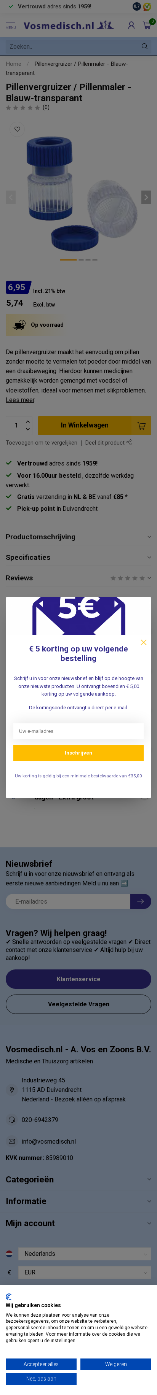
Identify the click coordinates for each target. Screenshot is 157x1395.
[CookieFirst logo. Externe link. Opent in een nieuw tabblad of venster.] (8, 1296)
